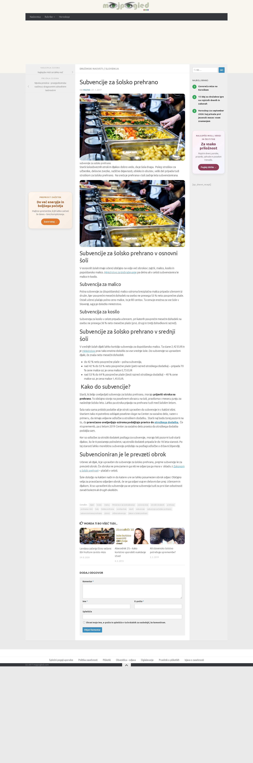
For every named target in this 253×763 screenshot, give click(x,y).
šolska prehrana (107, 509)
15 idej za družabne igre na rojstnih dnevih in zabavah (211, 100)
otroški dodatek (157, 505)
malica (107, 505)
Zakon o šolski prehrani (138, 513)
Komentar (88, 581)
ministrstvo (88, 350)
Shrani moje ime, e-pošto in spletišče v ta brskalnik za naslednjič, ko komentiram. (126, 622)
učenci (107, 513)
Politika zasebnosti (88, 660)
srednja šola (121, 509)
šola (97, 509)
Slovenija (112, 68)
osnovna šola (143, 505)
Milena (86, 90)
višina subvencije (119, 513)
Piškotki (107, 660)
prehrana (170, 505)
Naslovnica (35, 16)
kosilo (99, 505)
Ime (85, 601)
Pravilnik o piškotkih (169, 660)
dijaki (92, 505)
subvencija (140, 509)
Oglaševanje (147, 660)
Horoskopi (64, 16)
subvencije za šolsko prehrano (159, 509)
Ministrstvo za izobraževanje (120, 272)
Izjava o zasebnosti (194, 660)
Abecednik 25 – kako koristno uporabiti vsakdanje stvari (130, 552)
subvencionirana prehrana (91, 513)
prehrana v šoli (87, 509)
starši (131, 509)
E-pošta (139, 601)
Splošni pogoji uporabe (61, 660)
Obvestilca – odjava (126, 660)
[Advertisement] (126, 42)
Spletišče (87, 611)
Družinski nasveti (91, 68)
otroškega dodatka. (166, 422)
